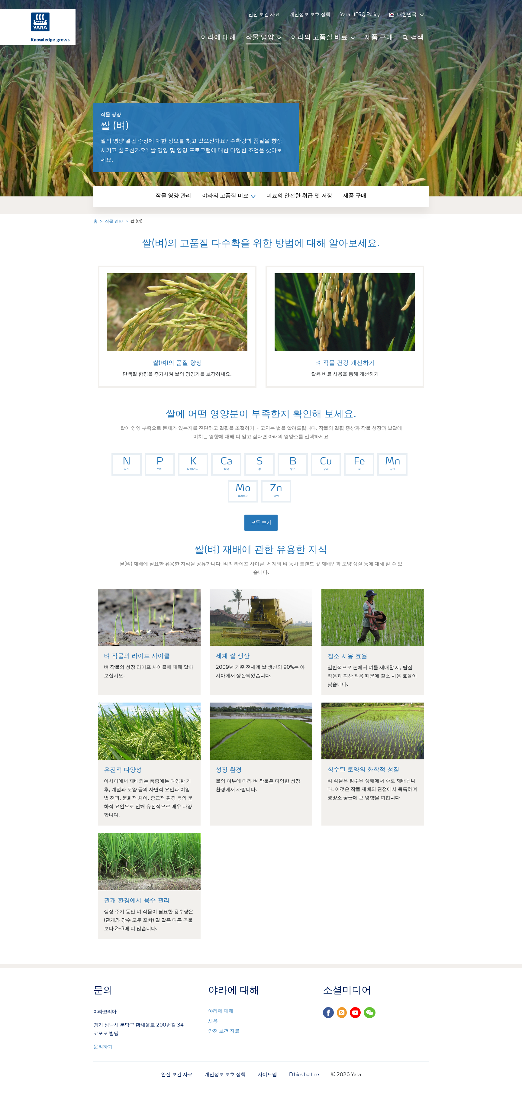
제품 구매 (379, 37)
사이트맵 (267, 1074)
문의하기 (103, 1047)
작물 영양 (114, 221)
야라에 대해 (218, 37)
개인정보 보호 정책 (225, 1074)
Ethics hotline (304, 1074)
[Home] (34, 27)
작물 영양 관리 (173, 196)
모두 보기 (261, 522)
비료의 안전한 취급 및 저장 (299, 196)
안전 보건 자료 (224, 1031)
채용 (213, 1021)
